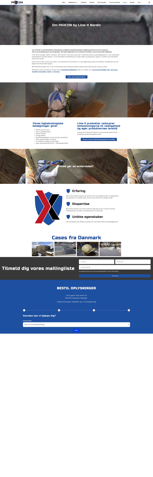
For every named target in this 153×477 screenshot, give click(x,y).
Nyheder (92, 2)
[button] (149, 2)
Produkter (83, 2)
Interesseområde (27, 320)
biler (108, 70)
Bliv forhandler (102, 2)
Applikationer (72, 2)
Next (76, 330)
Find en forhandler (114, 2)
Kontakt (132, 2)
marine (49, 71)
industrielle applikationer (69, 70)
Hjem (63, 2)
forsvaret (57, 71)
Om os (125, 2)
